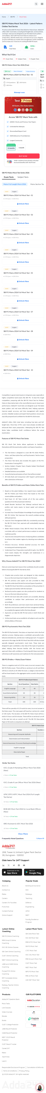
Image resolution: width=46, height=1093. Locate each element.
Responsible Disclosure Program (13, 1067)
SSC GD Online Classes (10, 947)
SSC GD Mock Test (32, 938)
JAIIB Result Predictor (9, 1029)
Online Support (7, 915)
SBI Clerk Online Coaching (11, 952)
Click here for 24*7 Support (15, 860)
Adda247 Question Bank (10, 999)
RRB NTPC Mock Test (33, 942)
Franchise (5, 907)
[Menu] (42, 4)
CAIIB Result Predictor (9, 1033)
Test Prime (5, 1057)
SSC (27, 890)
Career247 (6, 1048)
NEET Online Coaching (10, 960)
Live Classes (6, 1008)
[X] (8, 865)
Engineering (30, 907)
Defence (28, 903)
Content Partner (7, 911)
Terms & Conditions (10, 1071)
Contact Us (6, 890)
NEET (27, 915)
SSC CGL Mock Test (32, 955)
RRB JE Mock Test (32, 976)
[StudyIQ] (34, 1012)
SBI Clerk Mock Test (32, 934)
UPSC (28, 911)
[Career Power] (34, 1006)
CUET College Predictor (10, 1025)
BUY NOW (23, 156)
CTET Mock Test (31, 951)
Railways (29, 894)
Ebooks (4, 1016)
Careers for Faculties (9, 903)
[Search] (36, 4)
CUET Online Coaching (10, 956)
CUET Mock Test (31, 963)
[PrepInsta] (34, 1019)
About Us (5, 886)
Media (4, 894)
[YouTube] (24, 865)
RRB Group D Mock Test (34, 959)
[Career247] (34, 1025)
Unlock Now (24, 204)
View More (23, 834)
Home (4, 17)
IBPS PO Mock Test (32, 972)
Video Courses (7, 1012)
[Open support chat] (39, 1087)
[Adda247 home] (7, 4)
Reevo (4, 1053)
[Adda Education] (34, 1000)
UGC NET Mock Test (32, 980)
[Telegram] (13, 865)
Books (4, 1020)
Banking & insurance (33, 886)
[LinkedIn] (3, 865)
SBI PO (12, 17)
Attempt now (19, 92)
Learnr (4, 1061)
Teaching (29, 898)
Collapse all (40, 838)
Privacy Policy (24, 1071)
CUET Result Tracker (9, 1044)
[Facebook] (18, 865)
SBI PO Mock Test (32, 946)
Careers (4, 898)
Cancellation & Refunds (35, 1067)
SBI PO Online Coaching (10, 936)
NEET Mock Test (31, 967)
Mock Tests (6, 1004)
